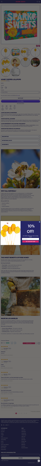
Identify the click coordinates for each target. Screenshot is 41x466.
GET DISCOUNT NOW (30, 241)
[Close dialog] (39, 221)
